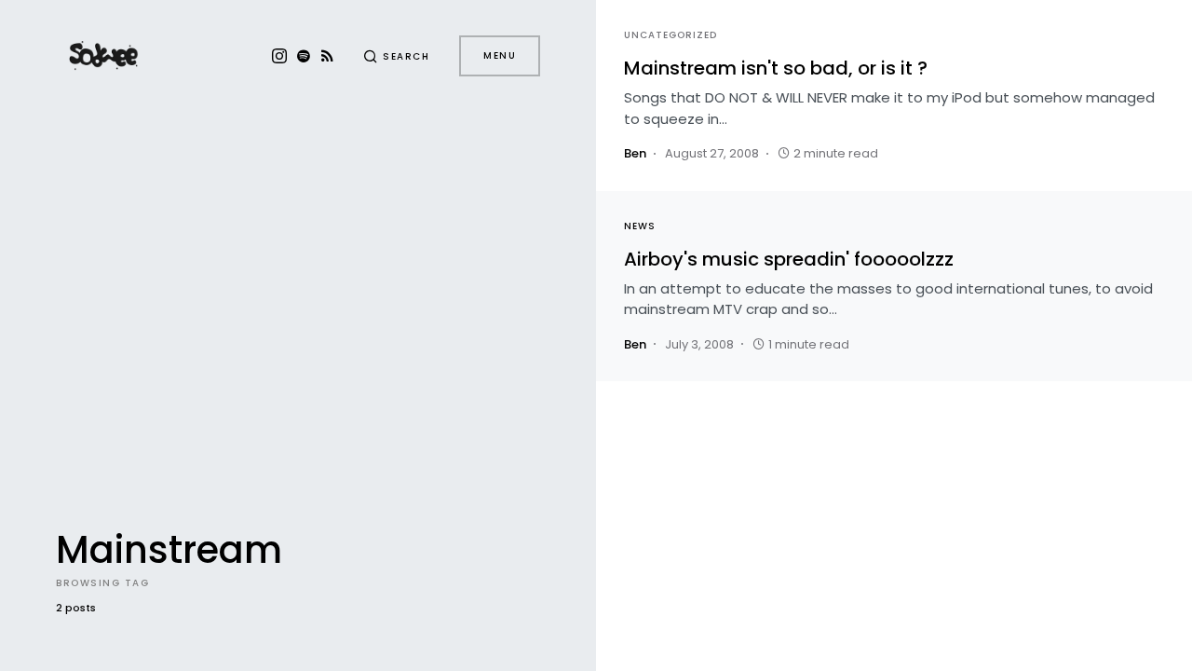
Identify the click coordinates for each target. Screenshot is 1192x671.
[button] (396, 55)
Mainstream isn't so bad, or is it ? (776, 68)
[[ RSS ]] (327, 55)
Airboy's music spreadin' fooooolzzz (789, 259)
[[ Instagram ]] (279, 55)
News (640, 226)
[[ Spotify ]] (303, 55)
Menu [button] (499, 55)
